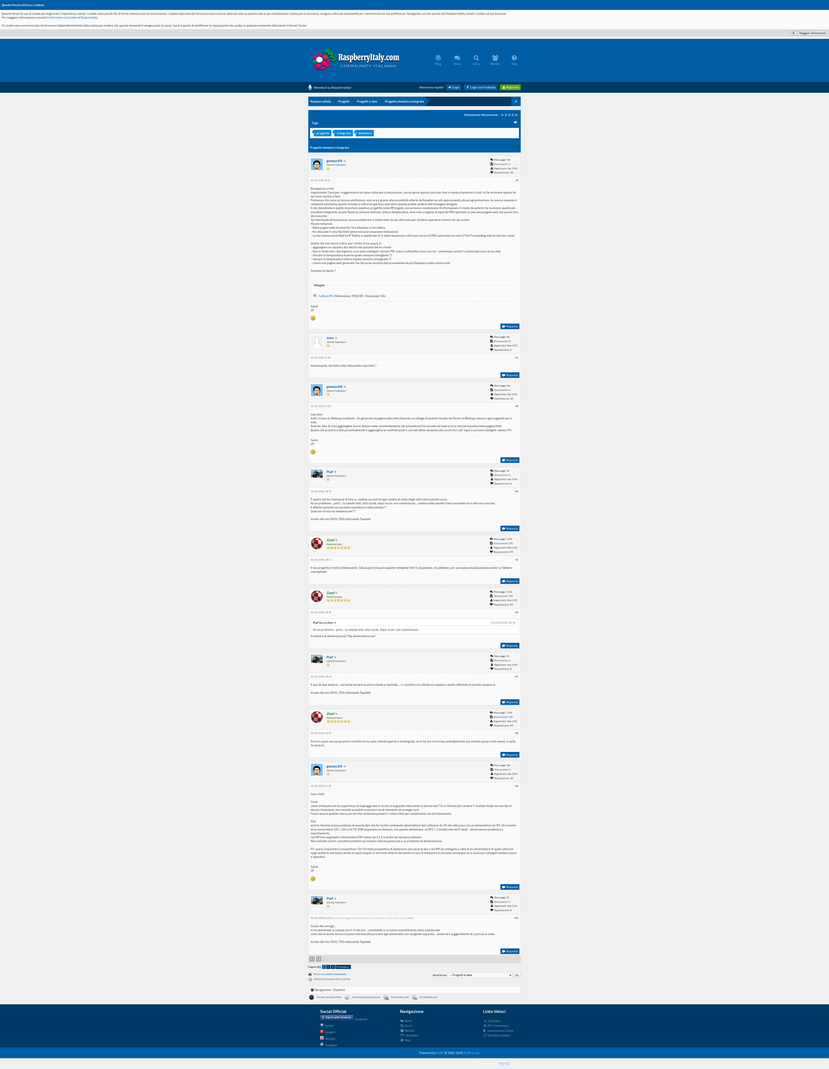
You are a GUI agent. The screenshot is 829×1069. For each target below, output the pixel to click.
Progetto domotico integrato (404, 101)
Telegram (330, 1045)
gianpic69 (334, 161)
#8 (516, 733)
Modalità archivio (498, 1035)
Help (407, 1040)
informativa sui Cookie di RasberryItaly (73, 17)
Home (408, 1021)
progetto (322, 133)
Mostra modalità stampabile (329, 974)
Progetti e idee (367, 101)
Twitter (329, 1025)
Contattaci (494, 1021)
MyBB (439, 1053)
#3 (516, 406)
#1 (517, 180)
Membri (409, 1030)
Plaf (329, 472)
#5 (516, 559)
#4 (516, 491)
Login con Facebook (482, 87)
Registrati (512, 87)
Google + (330, 1032)
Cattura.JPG (326, 296)
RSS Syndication (497, 1025)
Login (455, 87)
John (330, 338)
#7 (516, 676)
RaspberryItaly (320, 101)
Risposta (512, 326)
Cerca (408, 1025)
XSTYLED (504, 1063)
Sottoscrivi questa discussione (331, 979)
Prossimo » (343, 966)
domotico (365, 133)
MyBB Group (471, 1053)
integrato (344, 133)
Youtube (329, 1038)
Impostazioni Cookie (499, 1030)
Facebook (360, 1019)
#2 (516, 357)
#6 (516, 612)
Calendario (411, 1035)
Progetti (344, 101)
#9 (516, 785)
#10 (516, 918)
